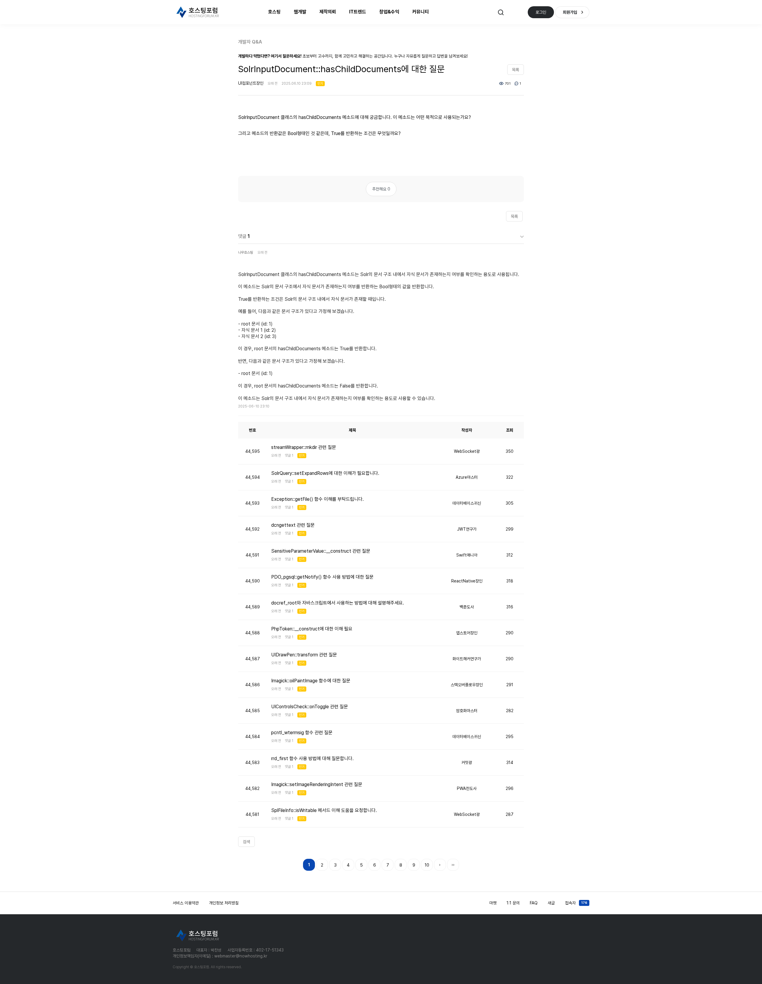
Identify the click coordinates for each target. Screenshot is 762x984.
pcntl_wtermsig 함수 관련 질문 (301, 732)
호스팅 (274, 12)
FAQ (534, 903)
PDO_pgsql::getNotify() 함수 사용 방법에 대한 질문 (322, 577)
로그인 (540, 12)
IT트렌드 (357, 12)
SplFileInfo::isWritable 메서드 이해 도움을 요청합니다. (324, 810)
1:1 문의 (513, 903)
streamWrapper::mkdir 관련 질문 (303, 447)
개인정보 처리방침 (224, 903)
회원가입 (570, 12)
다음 (440, 865)
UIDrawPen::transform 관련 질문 (304, 655)
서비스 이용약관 (186, 903)
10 (427, 865)
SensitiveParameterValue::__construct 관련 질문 (320, 551)
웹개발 (300, 12)
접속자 (576, 903)
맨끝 (453, 865)
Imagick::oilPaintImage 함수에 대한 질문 (310, 681)
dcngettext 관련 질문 (293, 525)
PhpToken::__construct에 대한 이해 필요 (311, 629)
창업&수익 (389, 12)
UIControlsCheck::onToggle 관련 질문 (309, 706)
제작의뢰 (327, 12)
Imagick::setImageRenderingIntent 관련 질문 (316, 784)
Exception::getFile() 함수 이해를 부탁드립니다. (317, 499)
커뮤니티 (420, 12)
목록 (515, 69)
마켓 (492, 903)
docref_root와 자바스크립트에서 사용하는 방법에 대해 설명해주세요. (337, 603)
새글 (551, 903)
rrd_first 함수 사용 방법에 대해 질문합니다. (312, 758)
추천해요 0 (381, 189)
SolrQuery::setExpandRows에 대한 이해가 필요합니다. (325, 473)
